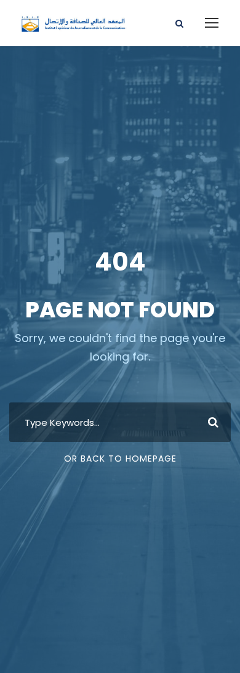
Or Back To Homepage (120, 458)
